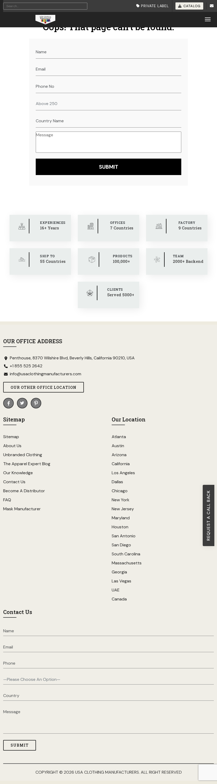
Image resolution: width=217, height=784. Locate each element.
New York (120, 500)
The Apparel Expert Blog (26, 464)
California (121, 464)
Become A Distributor (24, 491)
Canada (119, 599)
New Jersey (123, 509)
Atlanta (119, 436)
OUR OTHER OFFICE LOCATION (43, 387)
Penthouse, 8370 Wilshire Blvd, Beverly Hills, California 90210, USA (72, 358)
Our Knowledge (18, 473)
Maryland (121, 518)
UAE (116, 590)
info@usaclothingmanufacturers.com (45, 374)
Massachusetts (127, 563)
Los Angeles (123, 473)
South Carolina (126, 554)
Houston (120, 527)
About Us (12, 445)
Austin (118, 445)
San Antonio (123, 536)
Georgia (119, 572)
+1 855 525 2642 (26, 366)
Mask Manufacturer (22, 509)
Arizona (119, 455)
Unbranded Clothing (22, 455)
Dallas (117, 482)
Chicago (120, 491)
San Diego (121, 545)
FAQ (7, 500)
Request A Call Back (208, 515)
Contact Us (14, 482)
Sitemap (11, 436)
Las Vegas (121, 581)
